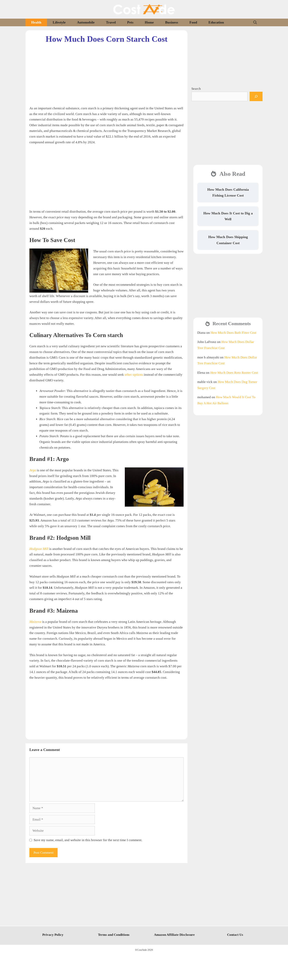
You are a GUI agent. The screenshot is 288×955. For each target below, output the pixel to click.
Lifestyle (59, 22)
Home (149, 22)
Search (196, 89)
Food (193, 22)
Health (36, 22)
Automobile (86, 22)
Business (171, 22)
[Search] (256, 96)
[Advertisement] (106, 71)
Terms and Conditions (114, 935)
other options (134, 374)
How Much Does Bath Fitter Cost (233, 333)
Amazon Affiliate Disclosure (174, 935)
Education (216, 22)
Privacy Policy (52, 935)
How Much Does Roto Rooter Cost (234, 373)
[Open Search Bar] (255, 22)
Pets (130, 22)
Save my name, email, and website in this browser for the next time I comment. (88, 840)
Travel (111, 22)
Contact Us (235, 935)
